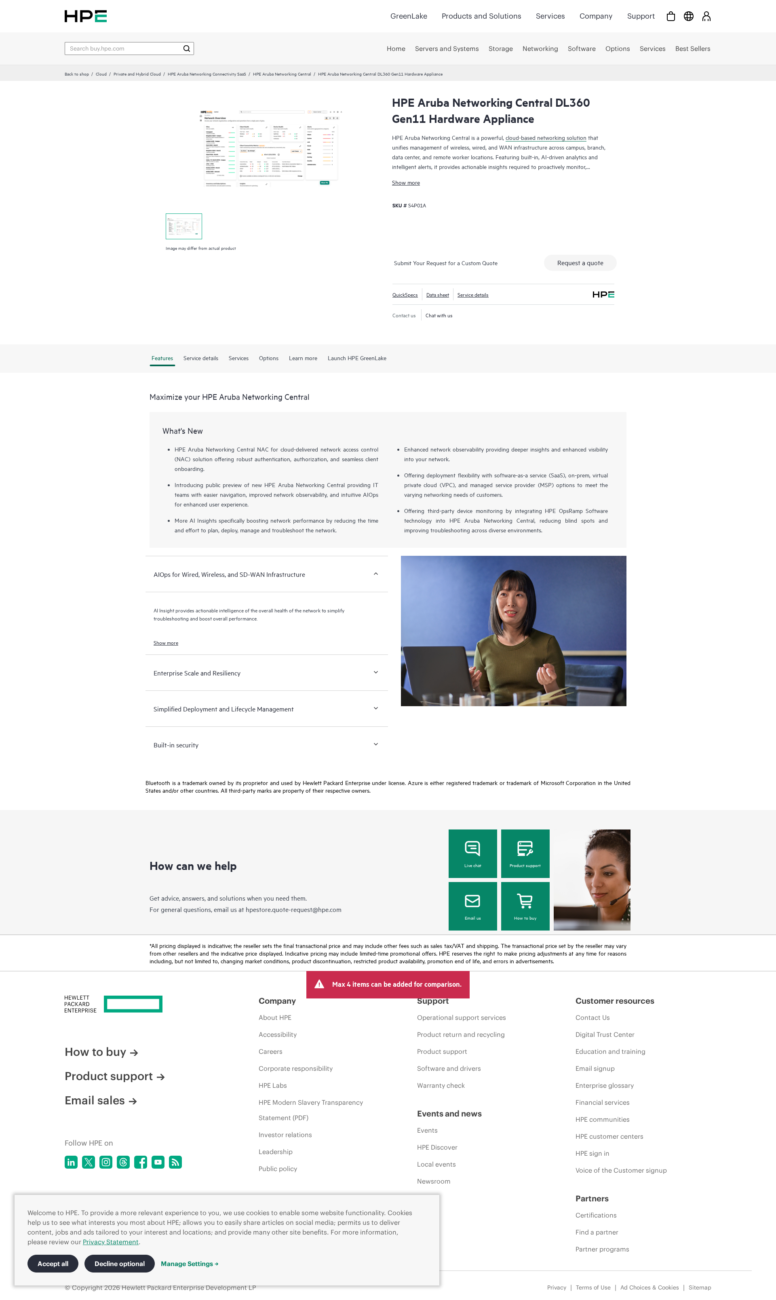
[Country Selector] (689, 16)
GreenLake (408, 16)
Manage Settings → (190, 1264)
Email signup (595, 1068)
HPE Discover (437, 1147)
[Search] (186, 48)
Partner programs (602, 1249)
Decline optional (120, 1264)
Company (596, 16)
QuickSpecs (405, 294)
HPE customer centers (609, 1136)
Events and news (449, 1113)
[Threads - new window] (123, 1162)
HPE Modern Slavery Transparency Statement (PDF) (311, 1110)
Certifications (596, 1215)
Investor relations (285, 1135)
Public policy (278, 1169)
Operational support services (461, 1017)
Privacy (556, 1287)
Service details (473, 294)
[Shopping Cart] (671, 16)
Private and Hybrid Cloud (137, 73)
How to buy (525, 917)
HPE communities (603, 1119)
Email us (473, 917)
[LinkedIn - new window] (71, 1162)
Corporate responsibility (296, 1068)
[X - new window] (88, 1162)
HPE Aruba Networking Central (282, 73)
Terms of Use (593, 1287)
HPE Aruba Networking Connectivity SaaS (207, 73)
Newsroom (434, 1181)
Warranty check (441, 1085)
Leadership (276, 1152)
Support (641, 16)
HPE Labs (273, 1085)
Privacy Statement (111, 1242)
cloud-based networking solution (546, 137)
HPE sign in (592, 1153)
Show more (406, 182)
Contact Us (593, 1017)
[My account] (706, 16)
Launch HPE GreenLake (357, 357)
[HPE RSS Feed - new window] (175, 1162)
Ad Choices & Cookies (649, 1287)
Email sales (95, 1100)
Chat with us (439, 315)
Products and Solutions (481, 16)
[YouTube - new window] (158, 1162)
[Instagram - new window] (105, 1162)
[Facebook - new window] (140, 1162)
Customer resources (615, 1001)
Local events (436, 1164)
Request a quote (580, 262)
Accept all (53, 1264)
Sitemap (700, 1287)
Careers (271, 1051)
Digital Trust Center (605, 1034)
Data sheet (437, 294)
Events (427, 1130)
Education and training (610, 1051)
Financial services (603, 1102)
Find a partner (597, 1232)
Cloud (101, 73)
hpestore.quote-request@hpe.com (294, 909)
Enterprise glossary (605, 1085)
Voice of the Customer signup (621, 1170)
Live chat (472, 865)
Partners (592, 1198)
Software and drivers (449, 1068)
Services (550, 16)
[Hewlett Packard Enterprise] (86, 16)
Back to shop (77, 73)
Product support (525, 865)
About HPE (275, 1017)
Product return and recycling (461, 1034)
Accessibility (278, 1034)
